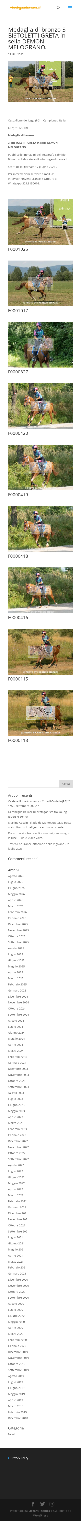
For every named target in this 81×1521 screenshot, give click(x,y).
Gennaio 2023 (17, 1135)
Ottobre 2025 (16, 936)
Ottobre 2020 (16, 1292)
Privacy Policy (19, 1458)
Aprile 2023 (15, 1117)
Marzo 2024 (15, 1051)
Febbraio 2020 (17, 1340)
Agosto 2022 (16, 1165)
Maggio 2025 (16, 966)
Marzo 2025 (15, 978)
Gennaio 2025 (17, 990)
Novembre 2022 (18, 1147)
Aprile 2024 (15, 1044)
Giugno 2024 (16, 1032)
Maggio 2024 (16, 1038)
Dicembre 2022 (18, 1141)
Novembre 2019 (18, 1358)
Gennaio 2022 (17, 1207)
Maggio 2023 (16, 1111)
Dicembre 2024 (18, 996)
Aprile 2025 (15, 972)
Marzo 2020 (15, 1334)
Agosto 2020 (16, 1303)
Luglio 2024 (15, 1026)
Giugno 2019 (16, 1388)
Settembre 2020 (18, 1297)
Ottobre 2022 (16, 1153)
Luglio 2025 (15, 954)
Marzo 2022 (15, 1195)
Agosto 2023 (16, 1093)
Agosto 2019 (16, 1376)
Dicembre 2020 (18, 1279)
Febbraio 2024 (17, 1057)
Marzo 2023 (15, 1123)
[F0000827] (40, 367)
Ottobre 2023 (16, 1081)
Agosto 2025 (16, 948)
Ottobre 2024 (16, 1008)
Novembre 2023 (18, 1075)
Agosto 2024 (16, 1020)
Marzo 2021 (15, 1261)
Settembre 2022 (18, 1159)
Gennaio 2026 (17, 918)
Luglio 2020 (15, 1310)
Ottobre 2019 (16, 1364)
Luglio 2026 (15, 882)
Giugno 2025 (16, 960)
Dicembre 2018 (18, 1418)
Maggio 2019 (16, 1394)
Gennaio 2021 (17, 1273)
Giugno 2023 (16, 1105)
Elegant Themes (39, 1511)
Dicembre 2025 (18, 924)
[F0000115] (40, 674)
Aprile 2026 (15, 900)
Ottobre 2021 (16, 1225)
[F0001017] (40, 306)
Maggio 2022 (16, 1183)
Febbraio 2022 (17, 1201)
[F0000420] (40, 429)
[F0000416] (40, 613)
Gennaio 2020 (17, 1346)
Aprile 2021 (15, 1255)
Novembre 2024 (18, 1002)
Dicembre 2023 (18, 1069)
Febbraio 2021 (17, 1267)
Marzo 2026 (15, 906)
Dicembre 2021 (18, 1213)
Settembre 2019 (18, 1370)
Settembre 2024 (18, 1014)
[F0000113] (40, 736)
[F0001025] (40, 245)
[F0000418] (40, 552)
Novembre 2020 (18, 1285)
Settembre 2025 (18, 942)
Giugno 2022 (16, 1177)
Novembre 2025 (18, 930)
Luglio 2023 (15, 1099)
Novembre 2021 (18, 1219)
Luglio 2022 (15, 1171)
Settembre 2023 (18, 1087)
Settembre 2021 (18, 1231)
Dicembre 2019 (18, 1352)
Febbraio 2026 (17, 912)
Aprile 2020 (15, 1328)
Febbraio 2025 (17, 984)
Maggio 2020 (16, 1322)
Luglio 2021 (15, 1237)
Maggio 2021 (16, 1249)
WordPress (40, 1515)
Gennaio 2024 (17, 1062)
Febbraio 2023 (17, 1129)
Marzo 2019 (15, 1406)
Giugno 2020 (16, 1316)
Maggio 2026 (16, 894)
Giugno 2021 (16, 1243)
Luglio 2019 (15, 1382)
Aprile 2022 (15, 1189)
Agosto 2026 (16, 876)
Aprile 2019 (15, 1400)
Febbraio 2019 (17, 1412)
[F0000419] (40, 490)
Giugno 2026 (16, 888)
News (11, 1434)
